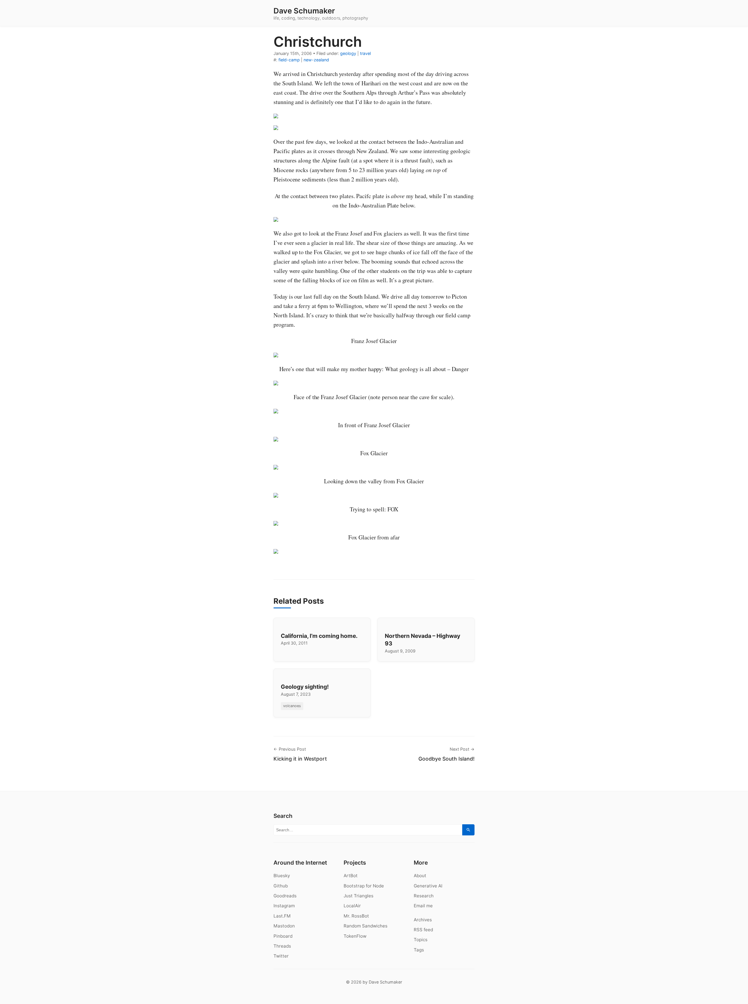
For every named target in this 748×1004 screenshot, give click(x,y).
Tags (419, 950)
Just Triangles (358, 896)
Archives (423, 919)
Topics (420, 939)
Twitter (281, 956)
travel (365, 53)
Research (424, 896)
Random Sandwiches (365, 926)
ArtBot (351, 875)
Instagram (284, 905)
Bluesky (281, 875)
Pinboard (282, 936)
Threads (282, 946)
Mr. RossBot (356, 916)
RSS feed (423, 929)
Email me (423, 905)
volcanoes (292, 706)
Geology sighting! (305, 686)
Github (280, 886)
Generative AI (428, 886)
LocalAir (352, 905)
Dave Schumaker (304, 11)
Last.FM (282, 916)
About (420, 875)
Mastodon (284, 926)
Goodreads (285, 896)
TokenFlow (355, 936)
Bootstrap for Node (364, 886)
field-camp (289, 59)
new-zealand (316, 59)
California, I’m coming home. (319, 635)
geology (348, 53)
